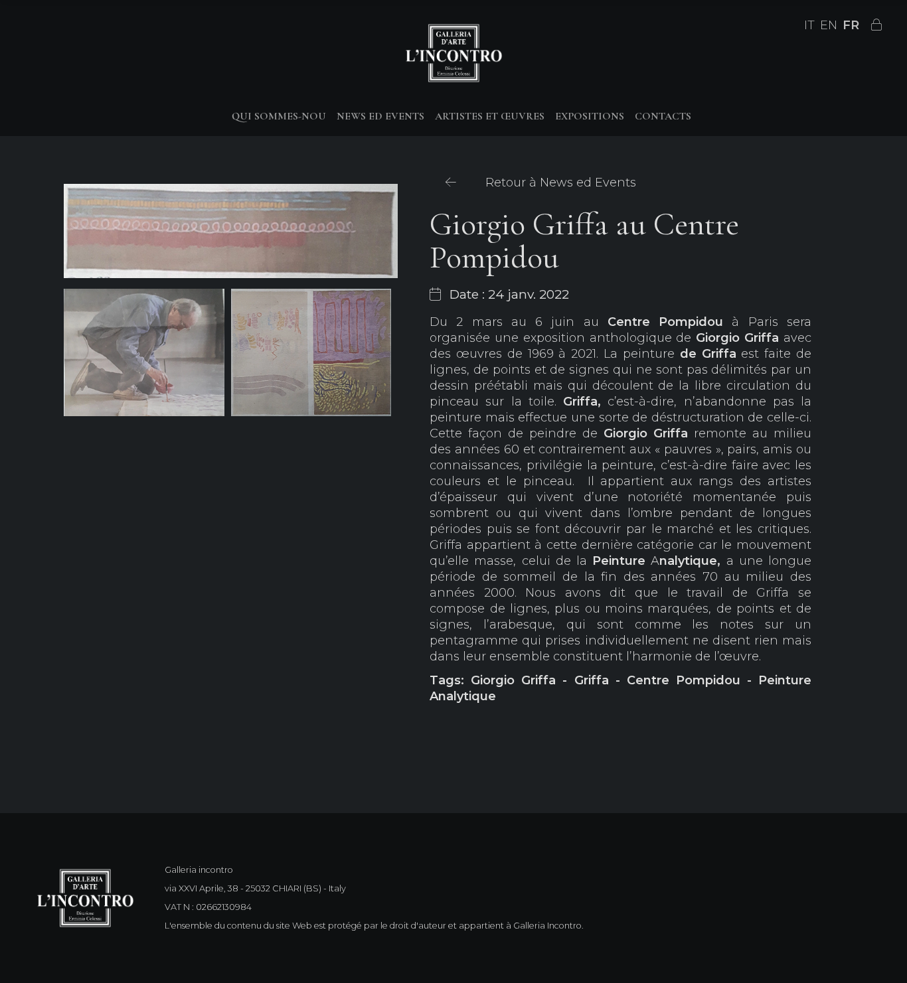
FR (851, 25)
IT (809, 25)
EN (828, 25)
